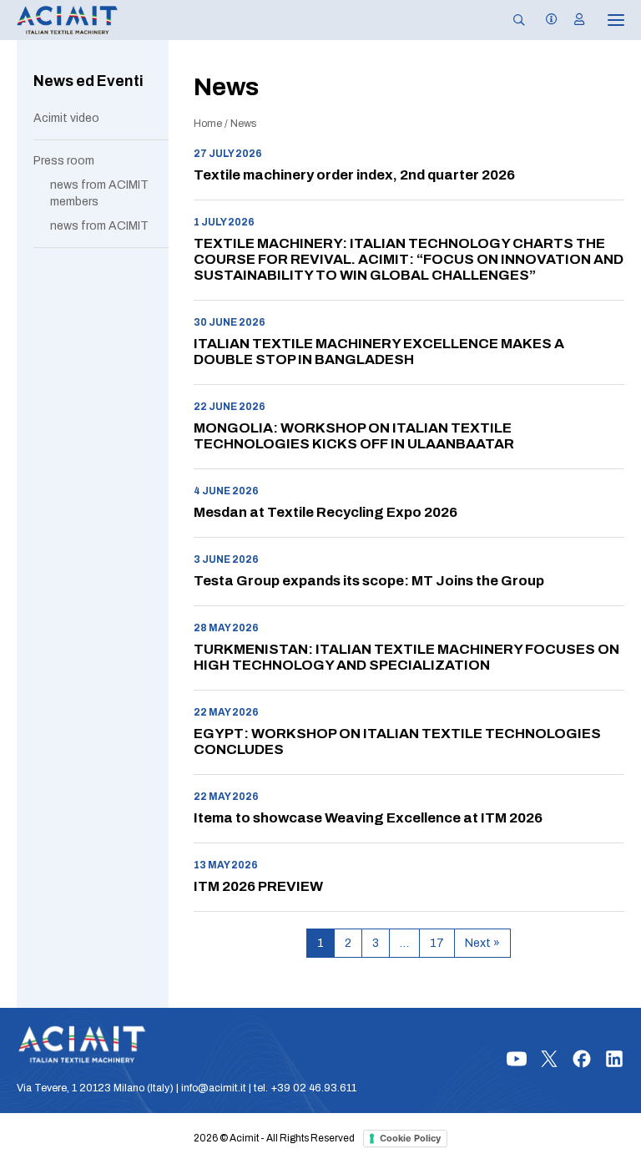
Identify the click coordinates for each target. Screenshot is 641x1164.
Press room (63, 160)
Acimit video (66, 118)
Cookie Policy (410, 1138)
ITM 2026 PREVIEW (258, 886)
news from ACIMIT (99, 226)
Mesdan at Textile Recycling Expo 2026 (325, 512)
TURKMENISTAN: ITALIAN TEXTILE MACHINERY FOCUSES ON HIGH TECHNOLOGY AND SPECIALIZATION (406, 657)
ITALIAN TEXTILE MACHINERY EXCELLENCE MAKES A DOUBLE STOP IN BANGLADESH (379, 351)
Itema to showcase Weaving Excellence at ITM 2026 (368, 818)
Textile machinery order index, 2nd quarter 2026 (354, 175)
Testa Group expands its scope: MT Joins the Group (369, 581)
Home (208, 123)
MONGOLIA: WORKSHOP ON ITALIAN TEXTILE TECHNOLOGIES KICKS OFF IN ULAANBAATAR (354, 436)
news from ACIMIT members (99, 193)
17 (437, 943)
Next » (482, 943)
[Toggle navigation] (604, 20)
